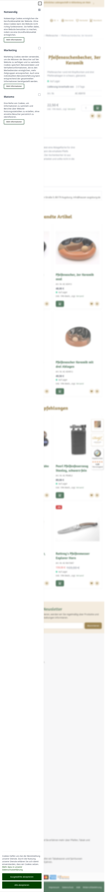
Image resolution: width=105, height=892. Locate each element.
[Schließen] (40, 3)
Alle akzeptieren (21, 885)
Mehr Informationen (14, 40)
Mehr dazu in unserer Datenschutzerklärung (12, 868)
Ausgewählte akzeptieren (21, 876)
